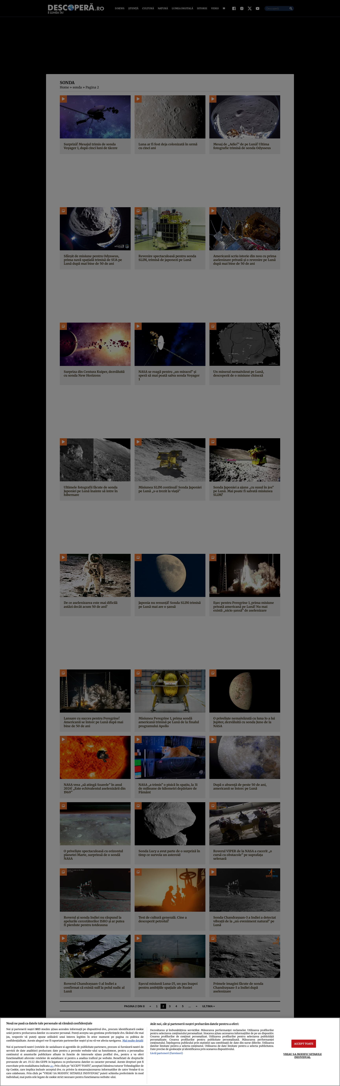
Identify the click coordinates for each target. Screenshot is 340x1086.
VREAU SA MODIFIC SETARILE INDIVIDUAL (302, 1055)
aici (51, 1066)
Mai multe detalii (132, 1040)
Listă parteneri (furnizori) (166, 1053)
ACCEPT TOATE (303, 1043)
